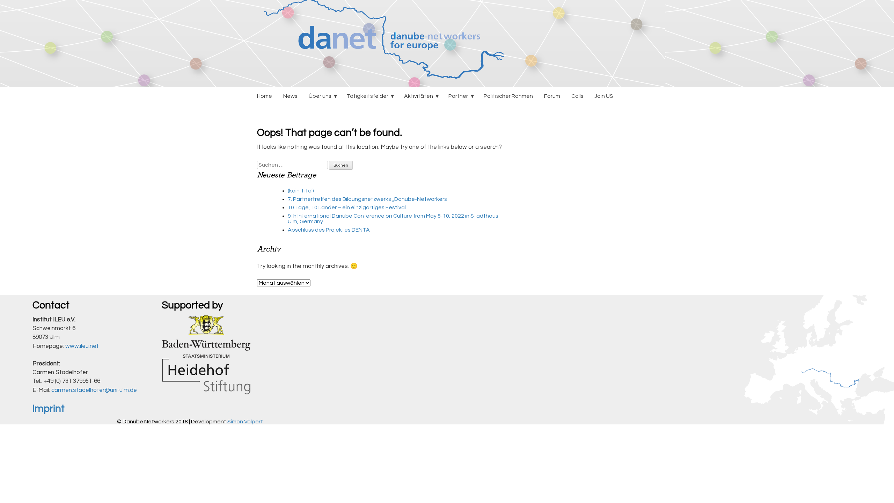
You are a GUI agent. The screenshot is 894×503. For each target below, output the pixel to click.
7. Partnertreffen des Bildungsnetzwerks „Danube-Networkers (367, 199)
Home (264, 96)
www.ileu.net (82, 346)
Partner (458, 96)
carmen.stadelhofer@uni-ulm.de (94, 390)
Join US (603, 96)
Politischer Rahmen (508, 96)
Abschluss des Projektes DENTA (329, 230)
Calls (577, 96)
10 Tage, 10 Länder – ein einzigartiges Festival (347, 207)
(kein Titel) (301, 191)
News (290, 96)
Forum (552, 96)
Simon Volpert (245, 421)
